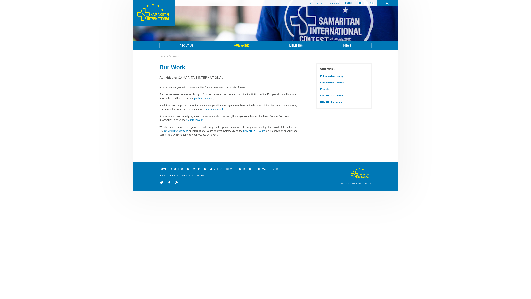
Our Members (213, 169)
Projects (324, 89)
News (347, 45)
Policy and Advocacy (331, 76)
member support (214, 109)
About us (187, 45)
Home (310, 3)
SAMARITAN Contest (176, 130)
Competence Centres (332, 82)
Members (296, 45)
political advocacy (204, 98)
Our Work (241, 45)
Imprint (277, 169)
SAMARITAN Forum (254, 130)
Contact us (333, 3)
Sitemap (320, 3)
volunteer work (194, 120)
